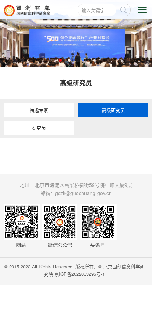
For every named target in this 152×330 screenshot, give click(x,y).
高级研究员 (113, 110)
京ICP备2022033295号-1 (79, 274)
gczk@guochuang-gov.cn (83, 193)
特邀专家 (39, 110)
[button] (60, 60)
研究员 (39, 127)
